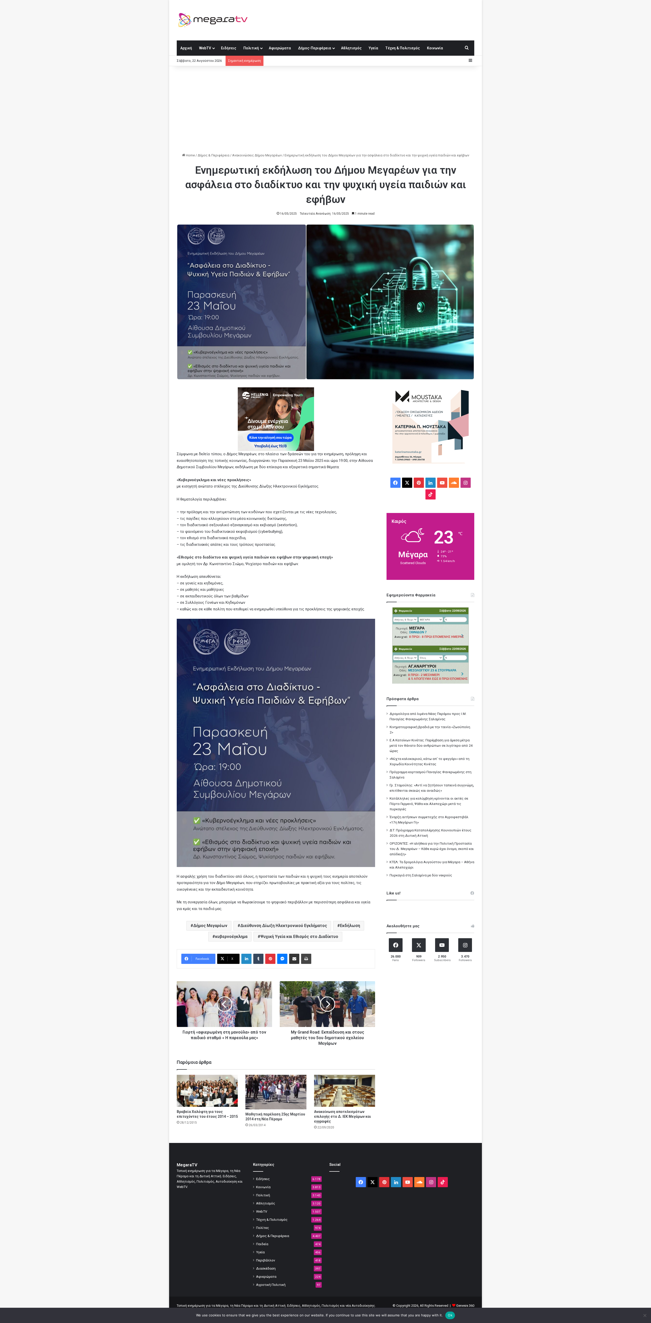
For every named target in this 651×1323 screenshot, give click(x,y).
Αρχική (186, 48)
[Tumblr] (258, 959)
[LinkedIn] (246, 959)
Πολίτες (262, 1228)
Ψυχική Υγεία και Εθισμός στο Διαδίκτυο (299, 936)
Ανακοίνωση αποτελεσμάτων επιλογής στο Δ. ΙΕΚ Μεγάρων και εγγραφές (342, 1116)
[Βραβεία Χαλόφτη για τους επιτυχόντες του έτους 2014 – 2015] (207, 1091)
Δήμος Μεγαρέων (210, 925)
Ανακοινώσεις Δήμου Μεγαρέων (257, 155)
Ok (450, 1315)
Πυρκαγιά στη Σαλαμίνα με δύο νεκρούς (421, 875)
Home (190, 155)
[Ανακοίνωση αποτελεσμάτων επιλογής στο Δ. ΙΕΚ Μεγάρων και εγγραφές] (344, 1091)
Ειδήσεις (228, 48)
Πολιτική (251, 48)
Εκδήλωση (350, 925)
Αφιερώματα (280, 48)
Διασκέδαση (266, 1268)
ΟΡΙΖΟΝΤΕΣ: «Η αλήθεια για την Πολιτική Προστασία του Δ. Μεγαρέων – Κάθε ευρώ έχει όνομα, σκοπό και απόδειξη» (432, 848)
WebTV (205, 48)
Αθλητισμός (351, 48)
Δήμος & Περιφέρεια (213, 155)
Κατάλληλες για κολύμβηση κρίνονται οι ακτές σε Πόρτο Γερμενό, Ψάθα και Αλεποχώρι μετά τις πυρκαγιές (429, 803)
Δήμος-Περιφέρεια (314, 48)
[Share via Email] (294, 959)
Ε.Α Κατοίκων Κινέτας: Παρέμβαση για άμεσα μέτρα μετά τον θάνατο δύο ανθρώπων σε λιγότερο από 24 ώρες (431, 745)
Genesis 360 (465, 1305)
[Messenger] (282, 959)
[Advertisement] (325, 109)
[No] (644, 1315)
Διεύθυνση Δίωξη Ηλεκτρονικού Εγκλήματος (283, 925)
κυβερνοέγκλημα (231, 936)
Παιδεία (262, 1244)
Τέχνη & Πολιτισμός (402, 48)
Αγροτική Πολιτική (271, 1285)
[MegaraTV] (215, 20)
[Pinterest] (270, 959)
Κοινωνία (435, 48)
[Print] (306, 959)
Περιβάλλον (265, 1260)
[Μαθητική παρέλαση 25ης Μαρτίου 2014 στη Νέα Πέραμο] (275, 1092)
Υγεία (373, 48)
